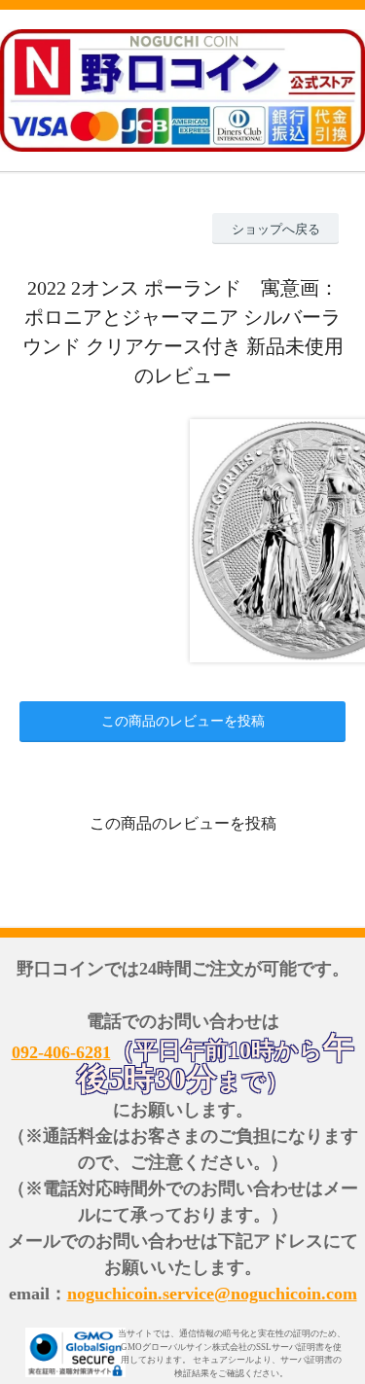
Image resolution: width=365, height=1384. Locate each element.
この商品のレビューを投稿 (183, 721)
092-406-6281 (61, 1052)
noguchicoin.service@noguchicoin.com (212, 1293)
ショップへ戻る (276, 229)
